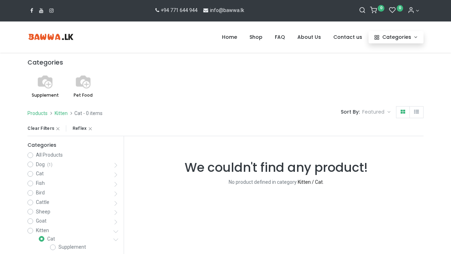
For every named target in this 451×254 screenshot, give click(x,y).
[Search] (362, 10)
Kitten (61, 113)
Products (37, 113)
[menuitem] (229, 37)
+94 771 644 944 (179, 10)
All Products (49, 155)
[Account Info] (413, 10)
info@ (216, 10)
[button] (376, 112)
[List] (416, 112)
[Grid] (403, 112)
